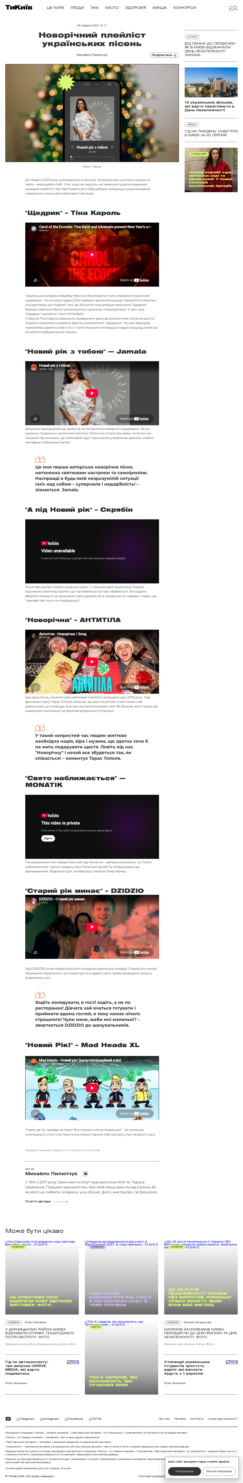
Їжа (95, 8)
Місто (112, 8)
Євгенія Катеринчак (197, 1322)
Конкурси (184, 8)
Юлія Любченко (36, 1322)
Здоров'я (135, 8)
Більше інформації (219, 1471)
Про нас (164, 1419)
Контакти (197, 1419)
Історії (192, 37)
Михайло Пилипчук (92, 55)
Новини (14, 1323)
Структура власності (223, 1419)
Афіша (159, 8)
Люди (77, 8)
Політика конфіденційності (157, 1476)
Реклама (180, 1419)
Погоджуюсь (185, 1471)
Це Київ (55, 8)
